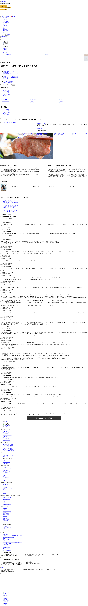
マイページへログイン (7, 530)
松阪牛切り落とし (7, 438)
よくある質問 (6, 539)
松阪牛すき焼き (6, 432)
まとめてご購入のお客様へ (8, 547)
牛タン (4, 480)
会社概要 (5, 19)
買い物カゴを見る (7, 22)
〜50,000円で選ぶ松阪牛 (8, 449)
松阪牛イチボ (6, 474)
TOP (4, 24)
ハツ (4, 492)
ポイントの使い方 (7, 527)
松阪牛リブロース (7, 471)
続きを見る (39, 128)
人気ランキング (6, 50)
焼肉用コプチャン (7, 487)
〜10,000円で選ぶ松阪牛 (8, 445)
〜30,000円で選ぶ (6, 94)
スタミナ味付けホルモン (8, 488)
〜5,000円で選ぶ (6, 90)
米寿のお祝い (6, 520)
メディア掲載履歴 (7, 548)
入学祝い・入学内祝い (7, 509)
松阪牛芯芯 (5, 476)
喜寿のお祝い (6, 518)
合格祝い (5, 508)
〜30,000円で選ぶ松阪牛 (8, 448)
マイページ (3, 34)
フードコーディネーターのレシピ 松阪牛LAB (12, 542)
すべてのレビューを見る (44, 418)
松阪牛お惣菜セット (7, 436)
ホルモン (5, 485)
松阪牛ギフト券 (6, 462)
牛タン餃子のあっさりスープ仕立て (44, 123)
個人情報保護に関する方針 (8, 537)
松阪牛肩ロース (6, 470)
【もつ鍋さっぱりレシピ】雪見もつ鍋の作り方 (26, 136)
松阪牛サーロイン (7, 467)
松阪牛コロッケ (6, 499)
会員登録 (5, 526)
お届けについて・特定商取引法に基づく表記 (12, 535)
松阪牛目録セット (7, 463)
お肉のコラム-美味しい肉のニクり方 (10, 543)
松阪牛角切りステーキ (7, 479)
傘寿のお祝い (6, 519)
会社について (6, 534)
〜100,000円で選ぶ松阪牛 (8, 450)
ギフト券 (5, 25)
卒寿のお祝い (6, 522)
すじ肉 (4, 501)
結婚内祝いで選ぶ (7, 512)
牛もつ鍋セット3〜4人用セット (9, 455)
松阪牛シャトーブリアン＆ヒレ (9, 468)
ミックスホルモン (7, 484)
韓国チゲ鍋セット (7, 456)
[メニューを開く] (0, 39)
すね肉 (4, 500)
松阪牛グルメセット (7, 437)
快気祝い (5, 516)
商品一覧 (5, 29)
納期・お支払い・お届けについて (10, 590)
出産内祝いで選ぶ (7, 511)
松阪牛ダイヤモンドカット (8, 477)
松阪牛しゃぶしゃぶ (7, 435)
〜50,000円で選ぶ (6, 95)
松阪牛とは (5, 544)
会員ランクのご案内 (7, 528)
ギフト (4, 460)
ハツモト (5, 490)
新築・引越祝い (6, 513)
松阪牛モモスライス (7, 472)
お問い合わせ (6, 21)
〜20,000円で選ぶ (6, 92)
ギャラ (4, 493)
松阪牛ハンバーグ (7, 497)
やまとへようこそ (7, 545)
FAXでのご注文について (8, 538)
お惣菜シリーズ (6, 440)
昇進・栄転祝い (6, 514)
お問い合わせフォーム (7, 587)
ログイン (14, 16)
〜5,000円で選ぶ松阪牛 (8, 444)
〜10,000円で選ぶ (6, 91)
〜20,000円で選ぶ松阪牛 (8, 446)
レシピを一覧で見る (41, 130)
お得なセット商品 (7, 27)
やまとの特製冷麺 (7, 504)
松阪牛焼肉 (5, 433)
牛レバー (5, 489)
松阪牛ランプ (6, 475)
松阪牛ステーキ (6, 431)
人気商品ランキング (7, 28)
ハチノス (5, 502)
